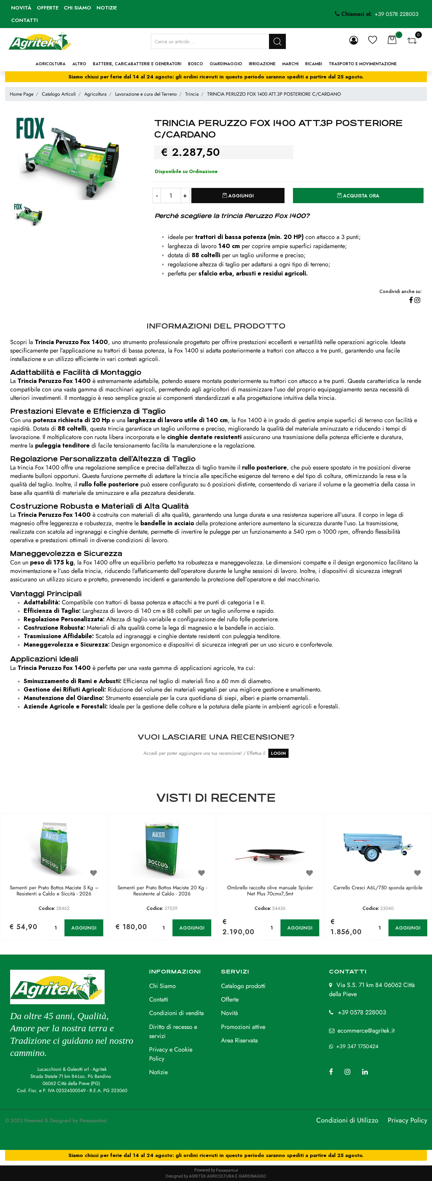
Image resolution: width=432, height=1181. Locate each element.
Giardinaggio (226, 64)
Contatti (24, 20)
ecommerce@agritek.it (366, 1030)
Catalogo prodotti (243, 986)
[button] (277, 41)
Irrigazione (262, 64)
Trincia (192, 94)
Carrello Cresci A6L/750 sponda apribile (378, 888)
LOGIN (278, 753)
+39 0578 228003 (362, 1012)
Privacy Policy (407, 1120)
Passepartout (93, 1120)
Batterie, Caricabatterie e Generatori (137, 64)
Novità (21, 7)
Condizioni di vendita (176, 1013)
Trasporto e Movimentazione (363, 64)
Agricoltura (50, 64)
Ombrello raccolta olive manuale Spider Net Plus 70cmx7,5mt (270, 891)
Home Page (21, 94)
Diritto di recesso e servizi (173, 1031)
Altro (79, 64)
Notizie (107, 7)
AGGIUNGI (84, 927)
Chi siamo (77, 7)
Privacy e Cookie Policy (170, 1054)
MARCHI (290, 64)
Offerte (47, 7)
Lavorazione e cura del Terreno (146, 94)
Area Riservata (239, 1040)
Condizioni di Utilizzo (347, 1120)
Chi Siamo (162, 986)
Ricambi (313, 64)
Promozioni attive (243, 1026)
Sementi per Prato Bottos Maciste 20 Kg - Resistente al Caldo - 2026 (162, 891)
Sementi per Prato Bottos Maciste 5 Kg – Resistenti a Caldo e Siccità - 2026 (54, 891)
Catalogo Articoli (59, 94)
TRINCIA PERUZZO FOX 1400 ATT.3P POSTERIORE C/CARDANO (274, 94)
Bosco (195, 64)
